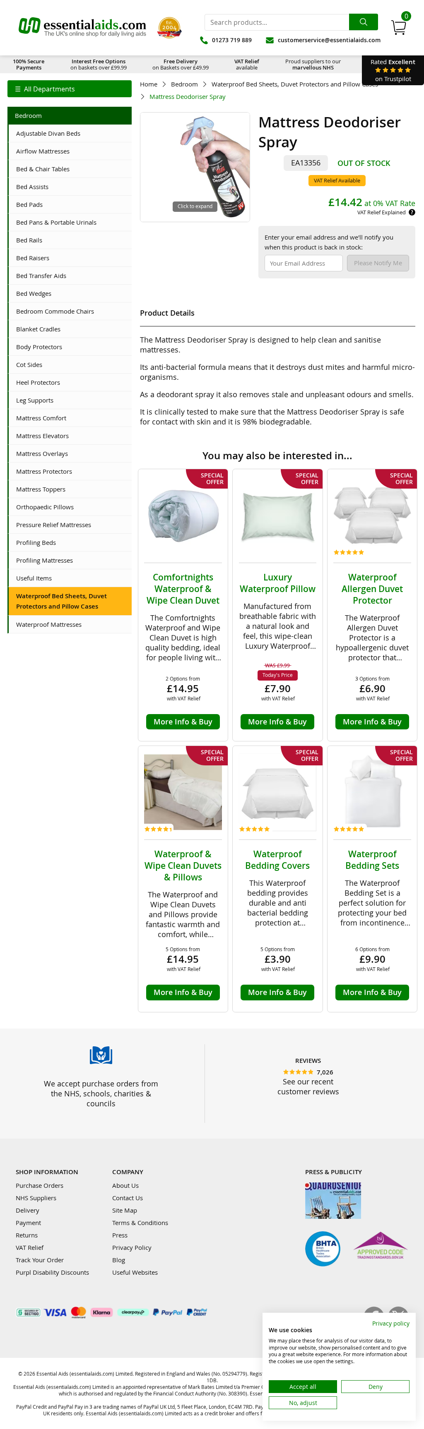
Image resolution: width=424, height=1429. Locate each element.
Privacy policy (391, 1323)
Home (148, 84)
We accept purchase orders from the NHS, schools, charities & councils (101, 1093)
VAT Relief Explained (381, 212)
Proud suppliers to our (313, 64)
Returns (27, 1235)
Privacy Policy (132, 1247)
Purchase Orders (39, 1185)
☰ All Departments (45, 89)
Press (120, 1235)
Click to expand (195, 206)
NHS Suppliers (36, 1198)
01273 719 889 (232, 40)
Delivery (27, 1210)
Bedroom (184, 84)
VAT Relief (29, 1247)
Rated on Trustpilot (393, 70)
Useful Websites (135, 1272)
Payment (28, 1222)
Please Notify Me (378, 263)
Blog (118, 1260)
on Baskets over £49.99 (180, 64)
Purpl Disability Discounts (52, 1272)
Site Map (124, 1210)
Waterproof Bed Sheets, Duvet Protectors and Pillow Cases (295, 84)
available (246, 64)
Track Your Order (40, 1260)
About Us (125, 1185)
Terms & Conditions (140, 1222)
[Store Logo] (82, 27)
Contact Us (127, 1198)
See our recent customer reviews (308, 1086)
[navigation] (69, 88)
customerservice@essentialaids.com (329, 40)
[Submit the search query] (363, 22)
